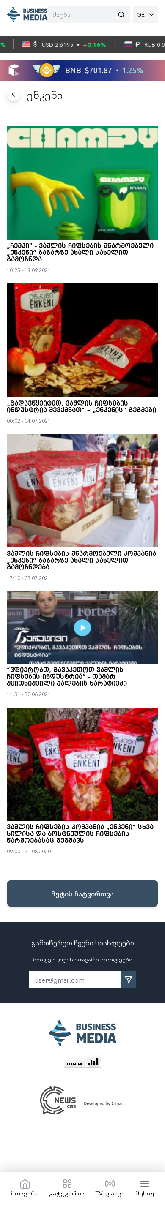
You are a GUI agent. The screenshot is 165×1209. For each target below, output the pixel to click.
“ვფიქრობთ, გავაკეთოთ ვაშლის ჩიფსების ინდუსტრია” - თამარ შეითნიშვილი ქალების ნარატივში (67, 677)
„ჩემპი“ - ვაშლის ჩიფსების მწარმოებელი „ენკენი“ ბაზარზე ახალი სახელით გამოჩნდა (80, 253)
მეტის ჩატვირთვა (82, 893)
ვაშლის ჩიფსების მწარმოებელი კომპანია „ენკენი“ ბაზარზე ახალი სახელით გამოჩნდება (81, 561)
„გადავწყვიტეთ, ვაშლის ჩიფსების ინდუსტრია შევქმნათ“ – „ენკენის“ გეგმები (81, 407)
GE (141, 14)
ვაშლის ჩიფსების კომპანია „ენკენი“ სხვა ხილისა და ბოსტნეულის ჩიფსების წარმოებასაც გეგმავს (80, 834)
